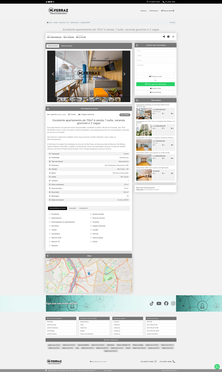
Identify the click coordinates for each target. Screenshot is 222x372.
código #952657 (54, 345)
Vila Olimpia (50, 331)
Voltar (173, 22)
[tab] (52, 46)
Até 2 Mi (149, 321)
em (123, 345)
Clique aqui (139, 189)
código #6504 (54, 348)
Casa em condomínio (86, 334)
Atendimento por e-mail (98, 361)
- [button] (48, 263)
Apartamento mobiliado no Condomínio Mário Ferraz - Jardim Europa (153, 105)
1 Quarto (116, 321)
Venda (56, 22)
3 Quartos (117, 328)
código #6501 (68, 348)
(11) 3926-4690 (170, 2)
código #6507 (154, 348)
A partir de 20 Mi (152, 334)
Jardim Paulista (52, 334)
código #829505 (87, 348)
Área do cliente (168, 11)
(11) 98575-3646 (154, 2)
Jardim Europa (51, 325)
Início (50, 22)
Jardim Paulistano (52, 328)
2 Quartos (117, 325)
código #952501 (102, 348)
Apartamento (75, 22)
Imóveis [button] (143, 11)
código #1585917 (111, 351)
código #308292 (69, 345)
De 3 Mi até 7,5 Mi (152, 328)
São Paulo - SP (64, 22)
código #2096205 (139, 348)
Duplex (82, 331)
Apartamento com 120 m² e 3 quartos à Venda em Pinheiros (155, 138)
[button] (53, 74)
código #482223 (117, 348)
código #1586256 (98, 345)
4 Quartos (117, 331)
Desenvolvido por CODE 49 (169, 370)
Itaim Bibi (50, 321)
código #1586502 (152, 345)
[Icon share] (47, 2)
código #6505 (167, 348)
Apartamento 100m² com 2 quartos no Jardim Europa (153, 153)
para (138, 345)
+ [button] (47, 260)
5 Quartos (117, 334)
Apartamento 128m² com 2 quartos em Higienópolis (152, 168)
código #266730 (167, 345)
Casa (82, 325)
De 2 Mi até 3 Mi (152, 325)
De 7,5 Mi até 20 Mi (153, 331)
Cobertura (83, 328)
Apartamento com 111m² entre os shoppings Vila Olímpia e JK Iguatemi (155, 122)
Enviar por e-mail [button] (156, 76)
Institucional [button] (153, 11)
